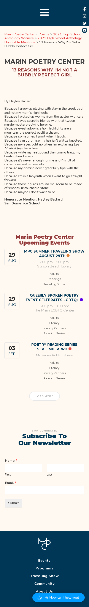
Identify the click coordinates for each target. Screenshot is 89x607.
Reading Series (54, 333)
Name (11, 460)
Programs (45, 568)
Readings (54, 279)
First (8, 475)
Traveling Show (54, 284)
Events (44, 560)
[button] (58, 597)
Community (44, 583)
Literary (54, 323)
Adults (54, 273)
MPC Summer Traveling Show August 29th (54, 253)
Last (49, 475)
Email (10, 483)
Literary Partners (54, 328)
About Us (44, 591)
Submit (13, 503)
